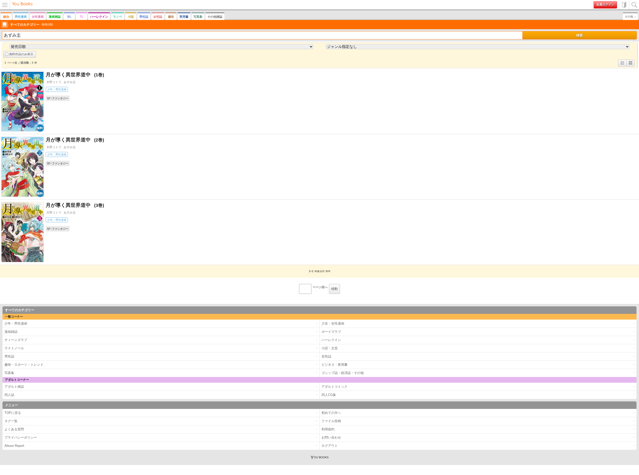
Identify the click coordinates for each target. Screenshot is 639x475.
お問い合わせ (331, 437)
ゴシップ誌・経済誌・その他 (342, 373)
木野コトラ (53, 82)
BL (69, 16)
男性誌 (143, 16)
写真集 (197, 16)
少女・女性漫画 (332, 323)
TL (81, 16)
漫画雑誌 (55, 16)
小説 (131, 16)
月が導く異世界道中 (72, 74)
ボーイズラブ (331, 332)
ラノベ (117, 16)
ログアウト (329, 446)
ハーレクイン (99, 16)
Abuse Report (14, 446)
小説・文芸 (329, 348)
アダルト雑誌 (14, 386)
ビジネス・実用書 (334, 364)
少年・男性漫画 (56, 89)
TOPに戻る (12, 413)
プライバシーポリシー (20, 437)
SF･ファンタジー (57, 98)
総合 (6, 16)
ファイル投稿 (331, 421)
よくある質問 (14, 429)
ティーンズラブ (15, 340)
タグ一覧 (10, 421)
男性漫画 (21, 16)
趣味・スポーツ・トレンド (23, 364)
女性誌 (157, 16)
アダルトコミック (334, 386)
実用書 (183, 16)
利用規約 (327, 429)
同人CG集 (328, 395)
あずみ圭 (70, 82)
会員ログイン (605, 4)
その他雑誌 (214, 16)
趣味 (171, 16)
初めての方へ (624, 5)
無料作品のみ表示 (21, 54)
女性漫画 (38, 16)
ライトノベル (14, 348)
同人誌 (9, 395)
